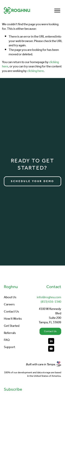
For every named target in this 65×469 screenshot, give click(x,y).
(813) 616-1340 (51, 302)
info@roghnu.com (49, 297)
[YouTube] (51, 349)
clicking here (35, 71)
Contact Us (50, 331)
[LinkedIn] (51, 341)
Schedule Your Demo (32, 181)
